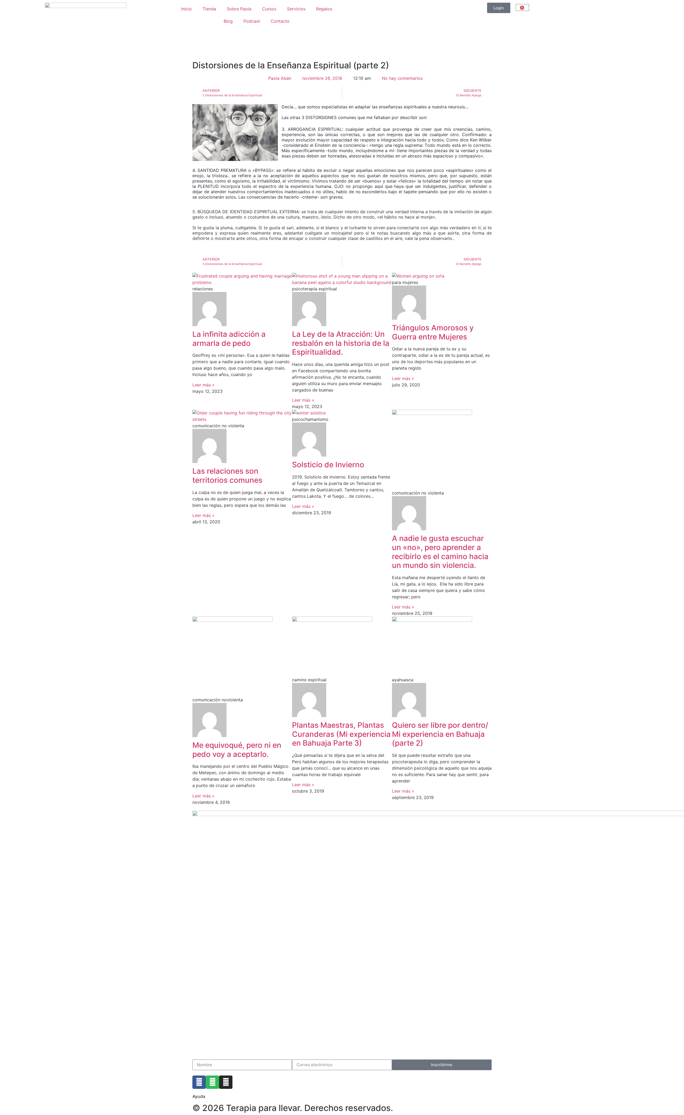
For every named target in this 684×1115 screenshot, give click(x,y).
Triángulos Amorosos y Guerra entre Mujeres (433, 332)
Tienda (209, 8)
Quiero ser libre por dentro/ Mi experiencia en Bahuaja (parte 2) (440, 734)
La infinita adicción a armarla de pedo (229, 339)
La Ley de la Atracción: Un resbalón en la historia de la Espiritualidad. (340, 343)
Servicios (296, 8)
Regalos (324, 8)
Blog (228, 21)
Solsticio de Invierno (328, 464)
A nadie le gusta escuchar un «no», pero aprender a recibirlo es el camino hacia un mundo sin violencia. (440, 552)
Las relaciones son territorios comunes (227, 475)
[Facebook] (199, 1082)
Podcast (251, 21)
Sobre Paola (239, 8)
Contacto (280, 21)
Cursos (269, 8)
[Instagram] (225, 1082)
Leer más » (203, 385)
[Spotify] (212, 1082)
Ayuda (198, 1096)
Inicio (186, 8)
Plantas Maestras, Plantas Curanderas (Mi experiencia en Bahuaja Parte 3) (341, 734)
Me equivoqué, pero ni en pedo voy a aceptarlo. (236, 750)
